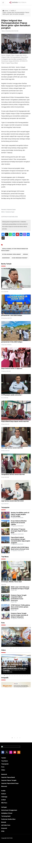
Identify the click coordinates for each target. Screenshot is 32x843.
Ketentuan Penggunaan (9, 810)
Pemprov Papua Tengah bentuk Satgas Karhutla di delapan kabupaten (19, 615)
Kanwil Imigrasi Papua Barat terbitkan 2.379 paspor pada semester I (14, 394)
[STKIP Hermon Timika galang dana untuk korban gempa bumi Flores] (5, 607)
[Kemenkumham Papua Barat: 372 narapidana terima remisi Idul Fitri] (16, 463)
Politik (12, 10)
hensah (25, 254)
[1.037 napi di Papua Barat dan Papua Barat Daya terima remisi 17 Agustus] (16, 357)
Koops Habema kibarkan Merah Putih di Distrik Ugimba (19, 522)
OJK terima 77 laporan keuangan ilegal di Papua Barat (19, 530)
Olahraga (4, 797)
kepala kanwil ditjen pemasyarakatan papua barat (14, 249)
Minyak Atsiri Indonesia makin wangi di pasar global (15, 731)
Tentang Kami (5, 816)
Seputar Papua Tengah (8, 780)
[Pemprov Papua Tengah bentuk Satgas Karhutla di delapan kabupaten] (5, 616)
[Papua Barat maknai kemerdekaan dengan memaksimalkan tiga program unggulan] (5, 540)
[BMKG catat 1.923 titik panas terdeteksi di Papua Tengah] (5, 589)
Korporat (4, 828)
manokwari (6, 257)
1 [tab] (11, 648)
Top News (5, 556)
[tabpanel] (16, 637)
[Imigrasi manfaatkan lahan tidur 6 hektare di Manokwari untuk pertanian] (16, 278)
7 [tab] (20, 675)
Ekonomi (4, 786)
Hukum (3, 794)
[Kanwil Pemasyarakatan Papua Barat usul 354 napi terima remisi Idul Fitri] (16, 437)
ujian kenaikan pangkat (20, 257)
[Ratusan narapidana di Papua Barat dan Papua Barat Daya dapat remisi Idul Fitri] (16, 410)
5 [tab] (21, 648)
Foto (3, 623)
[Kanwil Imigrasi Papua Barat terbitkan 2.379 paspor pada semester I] (16, 384)
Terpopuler (5, 507)
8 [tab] (22, 675)
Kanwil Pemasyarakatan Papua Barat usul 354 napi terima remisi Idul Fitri (15, 447)
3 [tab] (16, 648)
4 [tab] (18, 648)
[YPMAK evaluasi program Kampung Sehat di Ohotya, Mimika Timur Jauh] (16, 571)
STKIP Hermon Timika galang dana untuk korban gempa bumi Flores (20, 606)
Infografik (4, 677)
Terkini (3, 758)
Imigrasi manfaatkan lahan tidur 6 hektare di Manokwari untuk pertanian (16, 288)
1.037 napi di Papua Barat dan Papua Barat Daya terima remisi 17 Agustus (16, 367)
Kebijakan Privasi (6, 813)
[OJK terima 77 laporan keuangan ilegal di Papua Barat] (5, 531)
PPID (2, 831)
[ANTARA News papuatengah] (17, 2)
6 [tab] (17, 675)
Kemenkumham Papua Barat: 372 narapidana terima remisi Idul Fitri (13, 473)
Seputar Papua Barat (8, 777)
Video (3, 650)
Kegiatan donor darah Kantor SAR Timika (15, 642)
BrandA (3, 822)
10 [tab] (27, 675)
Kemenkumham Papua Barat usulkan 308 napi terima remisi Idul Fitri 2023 (15, 500)
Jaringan (4, 807)
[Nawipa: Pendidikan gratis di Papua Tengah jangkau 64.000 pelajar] (5, 515)
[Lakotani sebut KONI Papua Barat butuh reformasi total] (5, 550)
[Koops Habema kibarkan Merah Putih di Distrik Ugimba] (5, 523)
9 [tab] (25, 675)
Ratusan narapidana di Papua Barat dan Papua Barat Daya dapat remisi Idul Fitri (15, 420)
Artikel (3, 800)
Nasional (4, 774)
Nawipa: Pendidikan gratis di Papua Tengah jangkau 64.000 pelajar (20, 514)
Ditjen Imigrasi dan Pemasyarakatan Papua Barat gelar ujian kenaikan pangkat (16, 13)
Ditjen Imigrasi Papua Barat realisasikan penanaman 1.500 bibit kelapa (15, 314)
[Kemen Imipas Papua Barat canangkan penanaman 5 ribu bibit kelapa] (16, 331)
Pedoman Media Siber (8, 819)
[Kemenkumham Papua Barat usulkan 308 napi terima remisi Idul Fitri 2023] (16, 490)
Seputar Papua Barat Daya (9, 783)
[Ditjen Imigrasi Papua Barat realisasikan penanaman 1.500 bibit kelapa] (16, 304)
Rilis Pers (4, 803)
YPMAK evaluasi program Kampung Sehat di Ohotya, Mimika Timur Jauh (15, 580)
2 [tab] (13, 648)
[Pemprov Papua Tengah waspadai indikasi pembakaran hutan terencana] (5, 597)
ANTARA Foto (5, 825)
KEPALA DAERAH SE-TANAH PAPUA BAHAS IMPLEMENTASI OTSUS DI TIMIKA (15, 667)
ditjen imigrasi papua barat (11, 254)
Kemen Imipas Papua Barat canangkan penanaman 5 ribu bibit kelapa (14, 341)
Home (6, 10)
